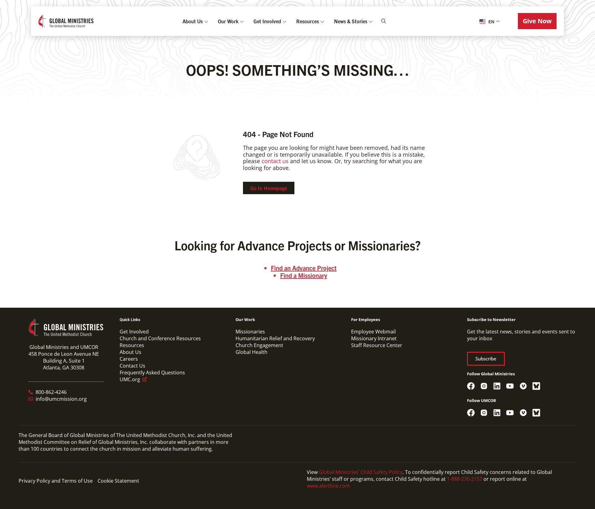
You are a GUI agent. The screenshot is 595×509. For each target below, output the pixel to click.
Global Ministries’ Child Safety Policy (361, 472)
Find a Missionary (303, 275)
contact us (275, 161)
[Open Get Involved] (284, 21)
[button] (537, 21)
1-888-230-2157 (464, 479)
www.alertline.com (328, 485)
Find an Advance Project (304, 268)
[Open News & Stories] (370, 21)
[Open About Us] (206, 21)
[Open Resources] (322, 21)
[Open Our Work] (242, 21)
